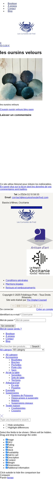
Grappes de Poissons (22, 395)
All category (12, 355)
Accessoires (12, 357)
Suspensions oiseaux (22, 403)
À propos (10, 336)
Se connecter (7, 326)
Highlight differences (18, 427)
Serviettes (16, 375)
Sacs (13, 370)
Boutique (10, 333)
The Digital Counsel (37, 300)
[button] (26, 227)
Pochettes (16, 365)
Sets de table (17, 377)
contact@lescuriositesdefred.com (30, 197)
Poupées (15, 388)
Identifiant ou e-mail (10, 314)
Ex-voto (15, 385)
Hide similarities (15, 425)
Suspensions (12, 393)
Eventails (10, 390)
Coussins (16, 411)
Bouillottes (16, 360)
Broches (15, 362)
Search (35, 346)
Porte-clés (16, 367)
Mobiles (15, 400)
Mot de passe (7, 320)
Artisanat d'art (12, 383)
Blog (8, 341)
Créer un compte (44, 309)
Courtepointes (18, 408)
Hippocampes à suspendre (24, 398)
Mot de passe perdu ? (11, 329)
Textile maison (13, 405)
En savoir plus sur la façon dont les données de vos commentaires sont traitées (25, 187)
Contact (9, 339)
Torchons (15, 380)
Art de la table (13, 372)
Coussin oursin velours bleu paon (17, 109)
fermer (10, 477)
